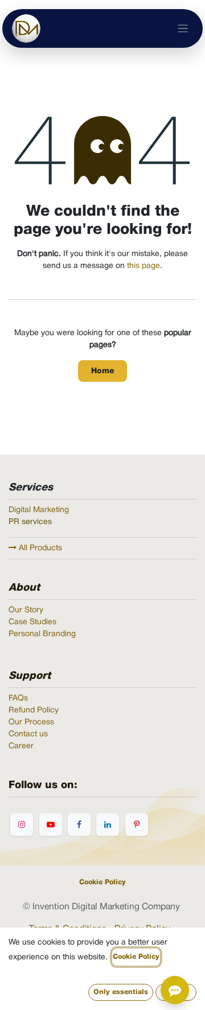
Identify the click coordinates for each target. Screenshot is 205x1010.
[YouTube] (50, 824)
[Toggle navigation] (183, 29)
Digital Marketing (39, 510)
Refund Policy (34, 710)
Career (21, 746)
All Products (39, 548)
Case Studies (32, 622)
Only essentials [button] (120, 992)
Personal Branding (42, 634)
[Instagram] (21, 824)
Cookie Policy (102, 882)
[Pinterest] (136, 824)
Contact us (28, 734)
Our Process (31, 722)
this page (143, 266)
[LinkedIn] (107, 824)
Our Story (26, 610)
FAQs (18, 698)
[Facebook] (79, 824)
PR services (30, 522)
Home (102, 371)
